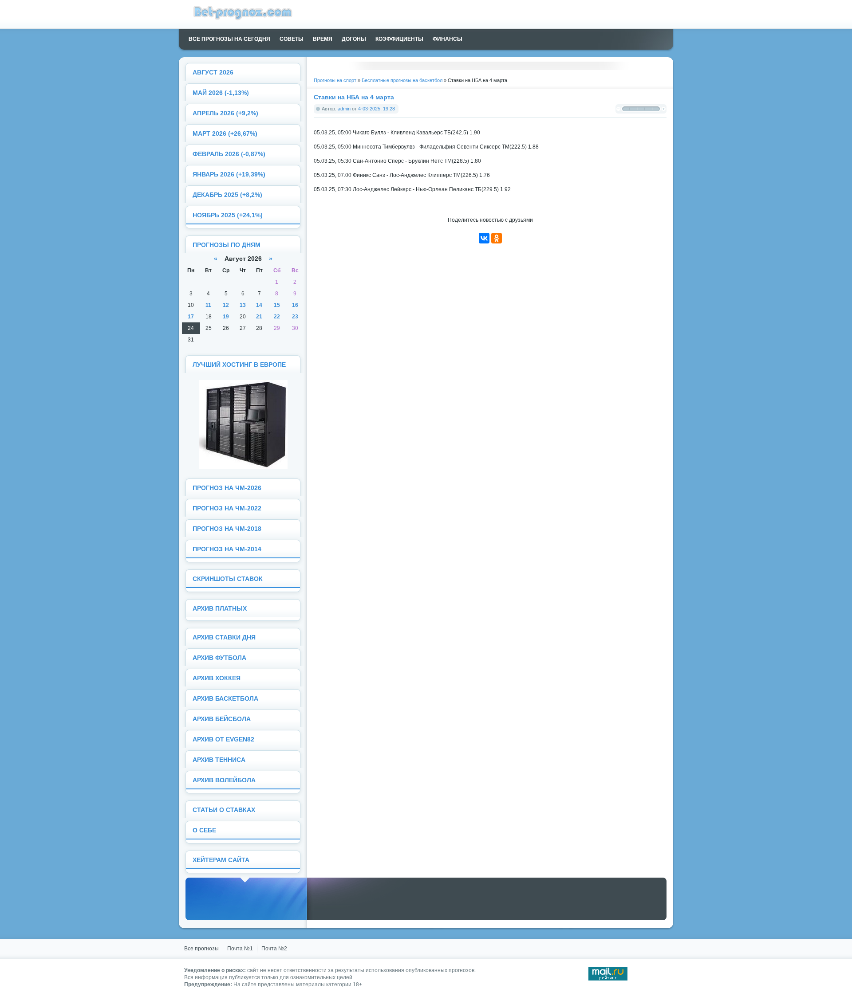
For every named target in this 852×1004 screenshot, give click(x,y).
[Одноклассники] (496, 238)
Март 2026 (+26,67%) (225, 133)
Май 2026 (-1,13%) (221, 93)
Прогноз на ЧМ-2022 (227, 508)
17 (191, 317)
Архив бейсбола (222, 719)
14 (259, 305)
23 (295, 317)
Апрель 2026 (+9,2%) (225, 113)
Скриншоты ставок (228, 579)
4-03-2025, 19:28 (376, 108)
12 (226, 305)
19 (226, 317)
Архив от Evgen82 (223, 739)
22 (277, 317)
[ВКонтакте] (484, 238)
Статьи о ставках (224, 810)
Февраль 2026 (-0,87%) (229, 154)
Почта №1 (240, 948)
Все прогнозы (201, 948)
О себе (204, 830)
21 (259, 317)
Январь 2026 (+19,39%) (229, 174)
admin (344, 108)
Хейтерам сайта (221, 860)
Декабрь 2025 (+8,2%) (227, 195)
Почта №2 (274, 948)
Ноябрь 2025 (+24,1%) (228, 215)
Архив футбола (219, 658)
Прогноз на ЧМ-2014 (227, 549)
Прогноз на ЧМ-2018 (227, 529)
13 (243, 305)
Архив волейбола (224, 780)
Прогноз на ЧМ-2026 (227, 488)
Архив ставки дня (224, 637)
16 (295, 305)
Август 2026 (213, 72)
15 (277, 305)
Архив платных (220, 608)
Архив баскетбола (225, 698)
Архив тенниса (219, 760)
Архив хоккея (217, 678)
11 (208, 305)
